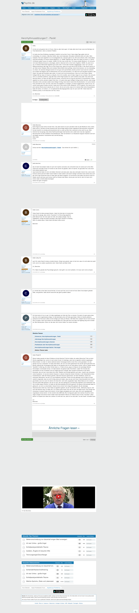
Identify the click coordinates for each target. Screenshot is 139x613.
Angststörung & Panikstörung (53, 587)
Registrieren (84, 8)
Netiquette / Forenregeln (73, 603)
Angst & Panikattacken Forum (38, 587)
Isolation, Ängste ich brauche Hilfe (38, 551)
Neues (29, 8)
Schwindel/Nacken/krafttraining (37, 569)
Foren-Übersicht (26, 587)
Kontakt (36, 603)
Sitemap (81, 603)
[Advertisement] (64, 415)
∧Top (135, 611)
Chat (59, 8)
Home (24, 8)
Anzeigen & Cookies (60, 603)
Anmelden (92, 8)
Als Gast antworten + (27, 42)
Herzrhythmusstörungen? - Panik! (38, 38)
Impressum (46, 603)
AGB (66, 603)
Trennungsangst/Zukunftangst (36, 554)
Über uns (41, 603)
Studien (74, 8)
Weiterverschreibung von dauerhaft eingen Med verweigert (46, 539)
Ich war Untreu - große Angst (36, 543)
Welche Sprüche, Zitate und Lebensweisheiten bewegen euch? (48, 581)
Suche (46, 8)
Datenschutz (52, 603)
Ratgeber (53, 8)
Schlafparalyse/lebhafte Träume (37, 547)
